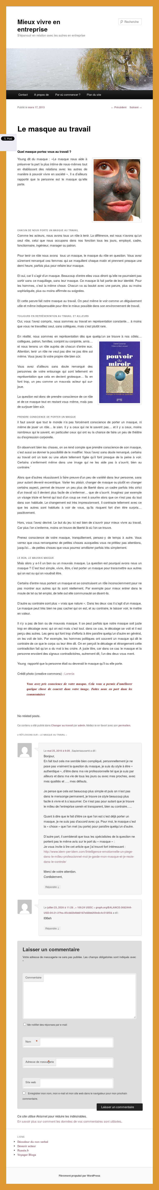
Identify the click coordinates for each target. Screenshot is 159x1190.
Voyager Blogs (26, 1155)
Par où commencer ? (67, 94)
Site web (30, 1082)
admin (81, 725)
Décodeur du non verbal (32, 1142)
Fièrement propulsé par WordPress (79, 1175)
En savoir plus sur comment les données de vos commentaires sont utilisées (69, 1121)
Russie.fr (23, 1150)
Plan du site (94, 94)
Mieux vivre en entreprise (38, 25)
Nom (31, 1041)
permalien (124, 725)
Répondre (52, 887)
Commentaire (33, 977)
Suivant (136, 107)
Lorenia (69, 673)
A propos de (41, 94)
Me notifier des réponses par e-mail (47, 1024)
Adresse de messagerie (39, 1061)
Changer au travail (62, 725)
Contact (23, 94)
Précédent (118, 107)
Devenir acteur (26, 1146)
